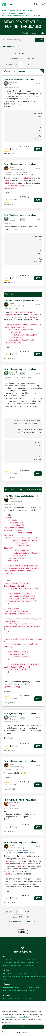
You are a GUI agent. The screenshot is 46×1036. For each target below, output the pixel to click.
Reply (38, 149)
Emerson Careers (33, 987)
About (23, 987)
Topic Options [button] (8, 46)
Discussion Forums (26, 10)
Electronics (8, 962)
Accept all (23, 1027)
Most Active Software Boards (13, 13)
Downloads (6, 999)
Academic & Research (10, 960)
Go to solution (19, 71)
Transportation (28, 965)
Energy (16, 962)
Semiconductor (16, 965)
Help (42, 33)
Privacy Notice (10, 1017)
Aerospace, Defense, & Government (31, 960)
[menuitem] (36, 4)
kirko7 (39, 294)
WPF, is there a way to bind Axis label (19, 79)
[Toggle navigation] (11, 5)
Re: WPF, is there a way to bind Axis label (20, 164)
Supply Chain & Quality (21, 990)
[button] (6, 149)
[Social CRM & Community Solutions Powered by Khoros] (23, 931)
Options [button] (38, 83)
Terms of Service (14, 976)
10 (11, 902)
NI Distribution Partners (10, 974)
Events (32, 990)
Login (34, 33)
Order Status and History (28, 974)
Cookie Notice (24, 1017)
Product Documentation (20, 999)
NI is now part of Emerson (11, 987)
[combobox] (18, 40)
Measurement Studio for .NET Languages (17, 16)
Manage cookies (23, 1032)
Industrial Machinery (27, 962)
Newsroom (8, 990)
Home (4, 10)
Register (25, 33)
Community (12, 10)
